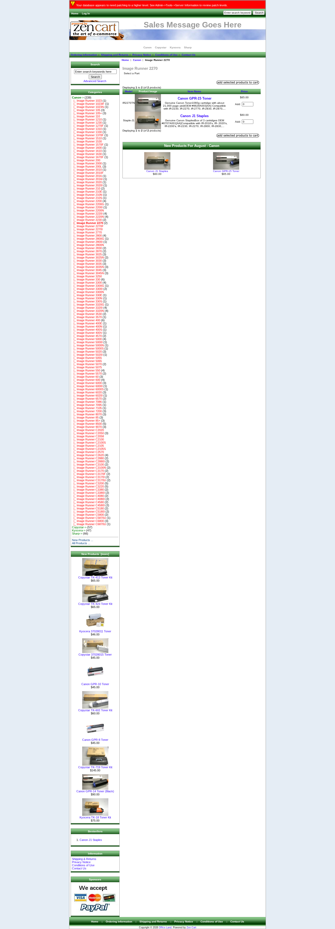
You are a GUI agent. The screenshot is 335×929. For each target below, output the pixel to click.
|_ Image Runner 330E (87, 295)
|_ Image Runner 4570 (87, 335)
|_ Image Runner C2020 (88, 430)
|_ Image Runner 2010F (88, 172)
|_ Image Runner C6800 (88, 521)
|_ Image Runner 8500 (87, 423)
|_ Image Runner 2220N (88, 216)
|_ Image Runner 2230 (87, 219)
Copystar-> (79, 527)
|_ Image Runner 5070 (87, 364)
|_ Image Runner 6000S (88, 389)
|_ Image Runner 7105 (87, 408)
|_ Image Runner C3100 (88, 464)
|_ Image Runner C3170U (89, 480)
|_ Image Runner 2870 (87, 251)
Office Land (165, 927)
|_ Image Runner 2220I (87, 213)
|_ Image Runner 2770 (87, 232)
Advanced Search (94, 81)
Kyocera (175, 47)
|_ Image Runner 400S (87, 329)
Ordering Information (84, 54)
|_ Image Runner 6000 (87, 383)
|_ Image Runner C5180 (88, 508)
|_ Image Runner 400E (87, 323)
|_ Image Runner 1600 (87, 147)
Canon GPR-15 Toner (194, 98)
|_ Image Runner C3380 (88, 489)
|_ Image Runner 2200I (87, 207)
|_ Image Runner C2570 (88, 452)
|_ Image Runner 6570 (87, 398)
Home (75, 13)
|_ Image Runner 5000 (87, 339)
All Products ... (81, 543)
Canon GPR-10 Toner (95, 684)
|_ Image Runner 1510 (87, 138)
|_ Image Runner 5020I (87, 354)
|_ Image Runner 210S (87, 197)
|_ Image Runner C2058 (88, 436)
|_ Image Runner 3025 (87, 254)
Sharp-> (77, 533)
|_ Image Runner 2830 (87, 248)
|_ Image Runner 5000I (87, 342)
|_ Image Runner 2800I (87, 241)
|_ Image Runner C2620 (88, 455)
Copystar (160, 47)
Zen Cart (191, 927)
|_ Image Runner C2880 (88, 458)
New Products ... (82, 540)
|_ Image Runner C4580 (88, 502)
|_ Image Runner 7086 (87, 401)
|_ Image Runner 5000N (88, 345)
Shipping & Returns (84, 859)
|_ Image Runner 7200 (87, 411)
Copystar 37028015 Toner (95, 654)
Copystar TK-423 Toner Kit (95, 603)
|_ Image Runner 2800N (88, 244)
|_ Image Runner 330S (87, 301)
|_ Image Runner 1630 (87, 154)
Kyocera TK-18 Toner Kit (95, 817)
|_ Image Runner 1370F (88, 135)
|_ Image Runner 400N (87, 326)
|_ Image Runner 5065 (87, 361)
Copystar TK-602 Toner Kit (95, 710)
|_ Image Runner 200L (87, 166)
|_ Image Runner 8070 (87, 414)
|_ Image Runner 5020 (87, 351)
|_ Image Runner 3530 (87, 314)
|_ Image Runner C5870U (89, 517)
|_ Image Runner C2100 (88, 439)
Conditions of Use (166, 54)
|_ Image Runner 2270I (87, 229)
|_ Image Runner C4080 (88, 495)
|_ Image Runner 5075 (87, 367)
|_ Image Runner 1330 (87, 132)
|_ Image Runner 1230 (87, 122)
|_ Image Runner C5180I (88, 511)
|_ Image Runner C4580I (88, 505)
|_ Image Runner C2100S (89, 442)
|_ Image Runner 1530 (87, 141)
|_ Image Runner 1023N (88, 106)
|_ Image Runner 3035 (87, 263)
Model (128, 91)
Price (244, 91)
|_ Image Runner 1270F (88, 125)
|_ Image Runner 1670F (88, 157)
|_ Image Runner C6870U (89, 524)
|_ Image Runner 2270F (88, 226)
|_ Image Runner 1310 (87, 128)
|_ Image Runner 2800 (87, 235)
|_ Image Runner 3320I (87, 307)
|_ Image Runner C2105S (89, 448)
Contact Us (189, 54)
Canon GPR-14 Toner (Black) (95, 791)
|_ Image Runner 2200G (88, 204)
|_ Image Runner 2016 (87, 175)
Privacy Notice (141, 54)
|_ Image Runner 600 (86, 379)
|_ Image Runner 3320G (88, 304)
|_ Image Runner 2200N (88, 210)
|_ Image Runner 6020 (87, 392)
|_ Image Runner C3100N (89, 467)
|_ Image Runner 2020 (87, 182)
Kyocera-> (78, 530)
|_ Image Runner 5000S (88, 348)
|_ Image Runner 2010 (87, 169)
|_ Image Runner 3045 (87, 270)
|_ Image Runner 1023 (87, 100)
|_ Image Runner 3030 (87, 260)
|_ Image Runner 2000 (87, 163)
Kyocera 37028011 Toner (95, 631)
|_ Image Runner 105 (86, 110)
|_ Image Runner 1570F (88, 144)
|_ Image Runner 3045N (88, 273)
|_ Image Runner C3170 (88, 470)
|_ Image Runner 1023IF (88, 103)
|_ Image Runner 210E (87, 191)
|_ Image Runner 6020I (87, 395)
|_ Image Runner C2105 (88, 445)
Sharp (188, 47)
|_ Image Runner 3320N (88, 310)
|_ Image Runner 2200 (87, 201)
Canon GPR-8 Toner (95, 739)
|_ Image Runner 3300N (88, 292)
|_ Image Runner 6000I (87, 386)
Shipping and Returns (115, 54)
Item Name (194, 91)
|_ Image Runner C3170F (89, 473)
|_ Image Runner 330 (86, 279)
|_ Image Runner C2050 (88, 433)
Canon (137, 60)
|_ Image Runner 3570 (87, 317)
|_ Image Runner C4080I (88, 499)
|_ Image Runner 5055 (87, 357)
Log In (86, 13)
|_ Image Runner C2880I (88, 461)
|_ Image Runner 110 (86, 116)
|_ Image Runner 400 (86, 320)
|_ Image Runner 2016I (87, 179)
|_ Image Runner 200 (86, 160)
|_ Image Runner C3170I (88, 477)
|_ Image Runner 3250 (87, 276)
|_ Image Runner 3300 (87, 282)
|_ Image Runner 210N (87, 194)
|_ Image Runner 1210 (87, 119)
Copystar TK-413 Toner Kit (95, 577)
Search (95, 64)
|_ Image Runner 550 (86, 370)
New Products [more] (95, 554)
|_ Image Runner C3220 (88, 486)
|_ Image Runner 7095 (87, 404)
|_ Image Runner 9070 (87, 426)
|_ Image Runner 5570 (87, 373)
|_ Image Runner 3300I (87, 288)
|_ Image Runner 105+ (87, 113)
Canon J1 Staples (91, 839)
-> (78, 97)
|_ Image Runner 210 (86, 188)
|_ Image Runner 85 (85, 417)
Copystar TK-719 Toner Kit (95, 767)
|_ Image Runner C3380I (88, 492)
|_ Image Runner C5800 (88, 514)
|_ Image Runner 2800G (88, 238)
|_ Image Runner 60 (85, 376)
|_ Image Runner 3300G (88, 285)
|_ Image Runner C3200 (88, 483)
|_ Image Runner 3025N (88, 257)
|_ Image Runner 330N (87, 298)
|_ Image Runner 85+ (86, 420)
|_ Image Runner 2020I (87, 185)
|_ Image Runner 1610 (87, 150)
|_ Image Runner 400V (87, 332)
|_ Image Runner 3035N (88, 266)
